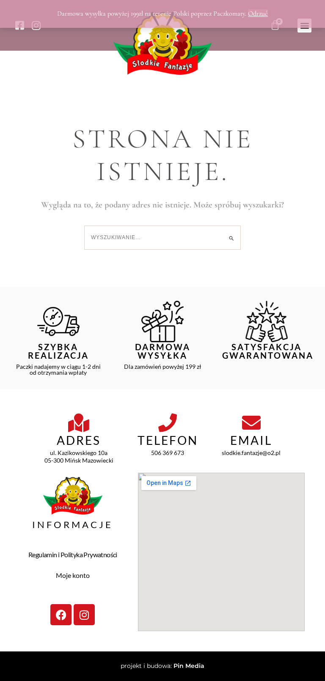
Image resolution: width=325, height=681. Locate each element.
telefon (168, 440)
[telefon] (167, 423)
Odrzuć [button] (258, 13)
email (251, 440)
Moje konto (73, 575)
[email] (251, 423)
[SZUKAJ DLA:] (162, 237)
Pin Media (189, 666)
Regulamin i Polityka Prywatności (72, 554)
